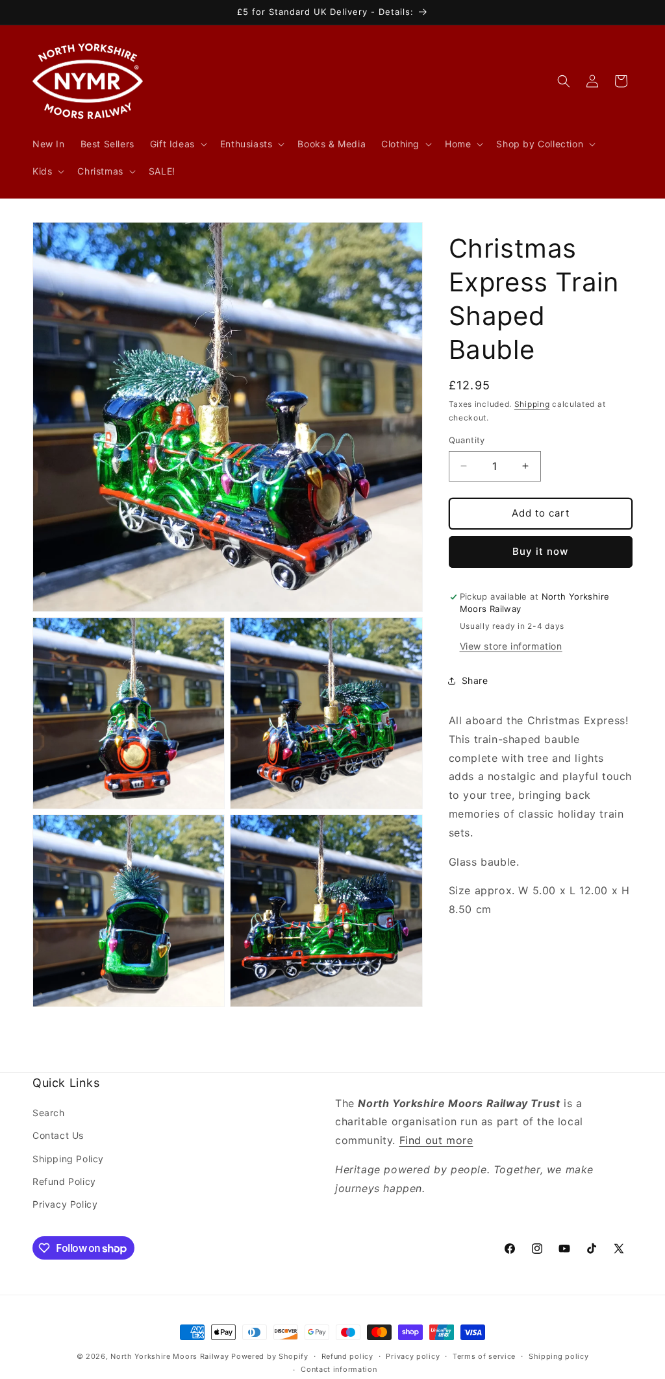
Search (48, 1112)
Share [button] (475, 680)
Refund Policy (64, 1181)
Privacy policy (413, 1356)
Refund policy (347, 1356)
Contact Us (58, 1135)
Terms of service (484, 1356)
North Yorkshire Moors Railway (169, 1356)
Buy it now (540, 551)
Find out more (436, 1140)
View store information (511, 646)
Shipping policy (559, 1356)
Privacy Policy (64, 1204)
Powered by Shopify (269, 1356)
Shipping (532, 404)
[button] (177, 144)
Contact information (339, 1369)
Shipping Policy (68, 1158)
